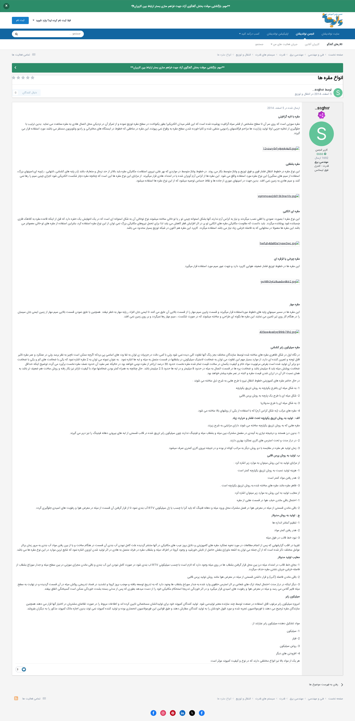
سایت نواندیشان (330, 34)
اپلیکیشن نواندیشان (277, 34)
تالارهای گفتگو (334, 44)
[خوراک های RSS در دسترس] (16, 699)
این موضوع (32, 34)
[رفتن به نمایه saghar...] (337, 92)
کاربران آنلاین (312, 44)
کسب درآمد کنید (250, 34)
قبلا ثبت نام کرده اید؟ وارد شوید (52, 20)
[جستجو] (16, 34)
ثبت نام (20, 20)
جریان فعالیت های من (284, 44)
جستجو (259, 44)
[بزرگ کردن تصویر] (281, 149)
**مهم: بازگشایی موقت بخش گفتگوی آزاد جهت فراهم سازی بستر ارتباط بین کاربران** (180, 6)
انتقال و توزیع (302, 94)
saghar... (318, 89)
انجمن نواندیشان (305, 34)
